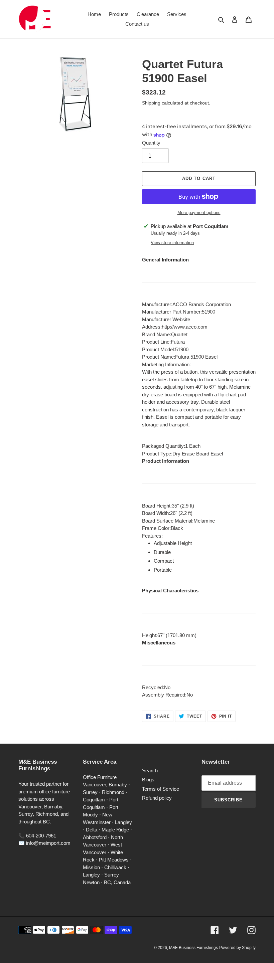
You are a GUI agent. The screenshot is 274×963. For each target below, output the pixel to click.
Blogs (148, 779)
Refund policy (157, 798)
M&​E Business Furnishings (193, 947)
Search (150, 770)
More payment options (199, 212)
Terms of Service (160, 789)
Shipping (151, 103)
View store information (172, 242)
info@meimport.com (48, 843)
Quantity (151, 143)
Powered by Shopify (237, 947)
